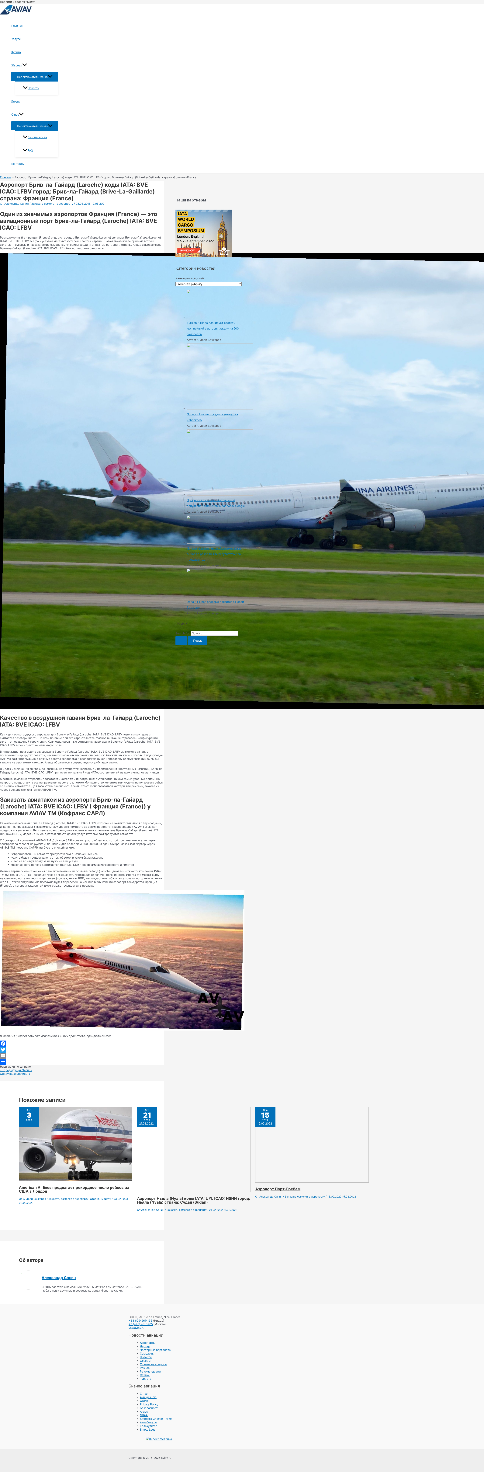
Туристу (105, 1198)
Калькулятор (148, 1426)
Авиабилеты (148, 1422)
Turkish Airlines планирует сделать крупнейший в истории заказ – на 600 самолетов (213, 328)
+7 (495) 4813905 (141, 1324)
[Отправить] (82, 1062)
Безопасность (37, 137)
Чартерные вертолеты (155, 1350)
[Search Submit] (181, 640)
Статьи (94, 1198)
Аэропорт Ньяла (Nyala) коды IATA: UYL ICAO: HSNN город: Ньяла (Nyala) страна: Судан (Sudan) (193, 1200)
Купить (16, 52)
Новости (33, 88)
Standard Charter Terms (156, 1419)
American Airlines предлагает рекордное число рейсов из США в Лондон (74, 1189)
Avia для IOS (148, 1397)
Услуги (16, 39)
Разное (145, 1368)
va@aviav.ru (136, 1328)
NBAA (144, 1415)
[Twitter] (82, 1050)
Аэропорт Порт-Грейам (277, 1189)
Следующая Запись (15, 1074)
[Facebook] (82, 1044)
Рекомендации (150, 1371)
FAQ (30, 150)
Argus (144, 1411)
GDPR (144, 1401)
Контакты (17, 164)
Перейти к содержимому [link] (17, 2)
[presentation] (24, 65)
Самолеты (147, 1353)
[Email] (82, 1056)
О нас (15, 114)
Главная (16, 25)
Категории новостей (189, 278)
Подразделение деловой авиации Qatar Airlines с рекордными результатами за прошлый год (214, 553)
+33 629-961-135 (140, 1320)
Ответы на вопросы (153, 1364)
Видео (15, 101)
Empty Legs (147, 1429)
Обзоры (145, 1360)
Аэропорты (147, 1343)
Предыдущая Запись (16, 1070)
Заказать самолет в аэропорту (52, 203)
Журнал (16, 65)
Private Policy (149, 1404)
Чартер (145, 1346)
